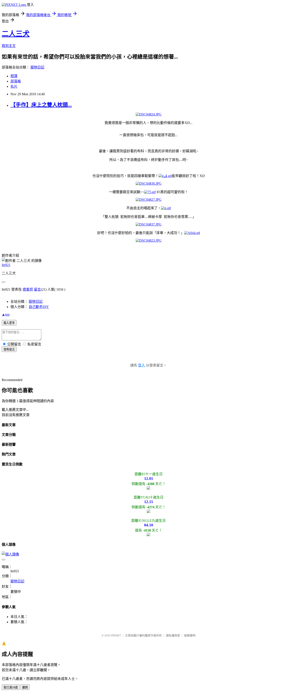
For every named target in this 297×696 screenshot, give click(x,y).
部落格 (15, 81)
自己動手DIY (39, 307)
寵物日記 (37, 67)
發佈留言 (9, 349)
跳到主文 (9, 46)
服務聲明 (189, 635)
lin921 (6, 265)
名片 (13, 86)
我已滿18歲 (10, 687)
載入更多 (9, 323)
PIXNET (116, 635)
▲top (6, 314)
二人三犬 (16, 34)
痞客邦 (28, 289)
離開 (25, 687)
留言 (37, 289)
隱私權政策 (173, 635)
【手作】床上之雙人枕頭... (41, 105)
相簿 (13, 76)
